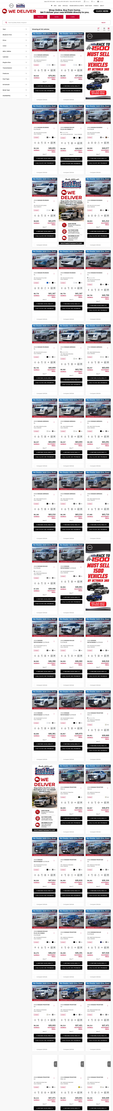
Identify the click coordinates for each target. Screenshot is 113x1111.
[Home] (51, 5)
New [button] (55, 5)
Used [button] (59, 5)
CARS (73, 17)
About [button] (102, 5)
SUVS (56, 17)
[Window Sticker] (54, 70)
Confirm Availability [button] (44, 86)
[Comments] (52, 70)
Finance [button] (96, 5)
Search (103, 22)
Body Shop (88, 5)
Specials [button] (65, 5)
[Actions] (54, 55)
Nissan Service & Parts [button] (77, 5)
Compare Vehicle (42, 99)
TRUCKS (40, 17)
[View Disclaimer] (48, 70)
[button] (55, 42)
